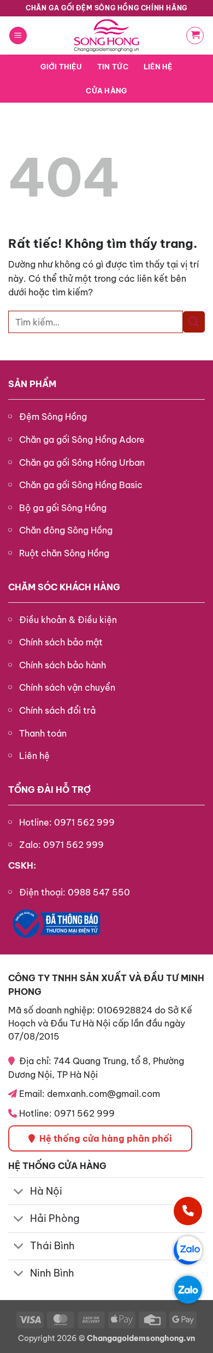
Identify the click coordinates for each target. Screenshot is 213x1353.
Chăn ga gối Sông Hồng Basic (81, 484)
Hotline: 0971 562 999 (67, 822)
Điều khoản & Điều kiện (68, 619)
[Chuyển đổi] (18, 1192)
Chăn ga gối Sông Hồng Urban (82, 462)
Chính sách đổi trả (57, 710)
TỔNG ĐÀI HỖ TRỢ (49, 789)
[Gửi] (194, 322)
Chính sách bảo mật (61, 642)
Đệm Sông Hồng (53, 416)
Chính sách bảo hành (62, 665)
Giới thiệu (61, 66)
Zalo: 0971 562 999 (61, 844)
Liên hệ (158, 66)
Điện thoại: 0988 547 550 (74, 892)
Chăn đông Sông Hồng (66, 530)
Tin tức (112, 66)
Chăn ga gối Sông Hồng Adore (82, 439)
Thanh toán (43, 733)
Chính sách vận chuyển (67, 687)
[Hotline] (188, 1211)
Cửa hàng (106, 90)
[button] (18, 36)
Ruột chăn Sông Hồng (64, 553)
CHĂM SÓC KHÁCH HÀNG (64, 586)
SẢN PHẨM (32, 383)
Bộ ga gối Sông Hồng (62, 507)
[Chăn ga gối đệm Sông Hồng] (107, 35)
